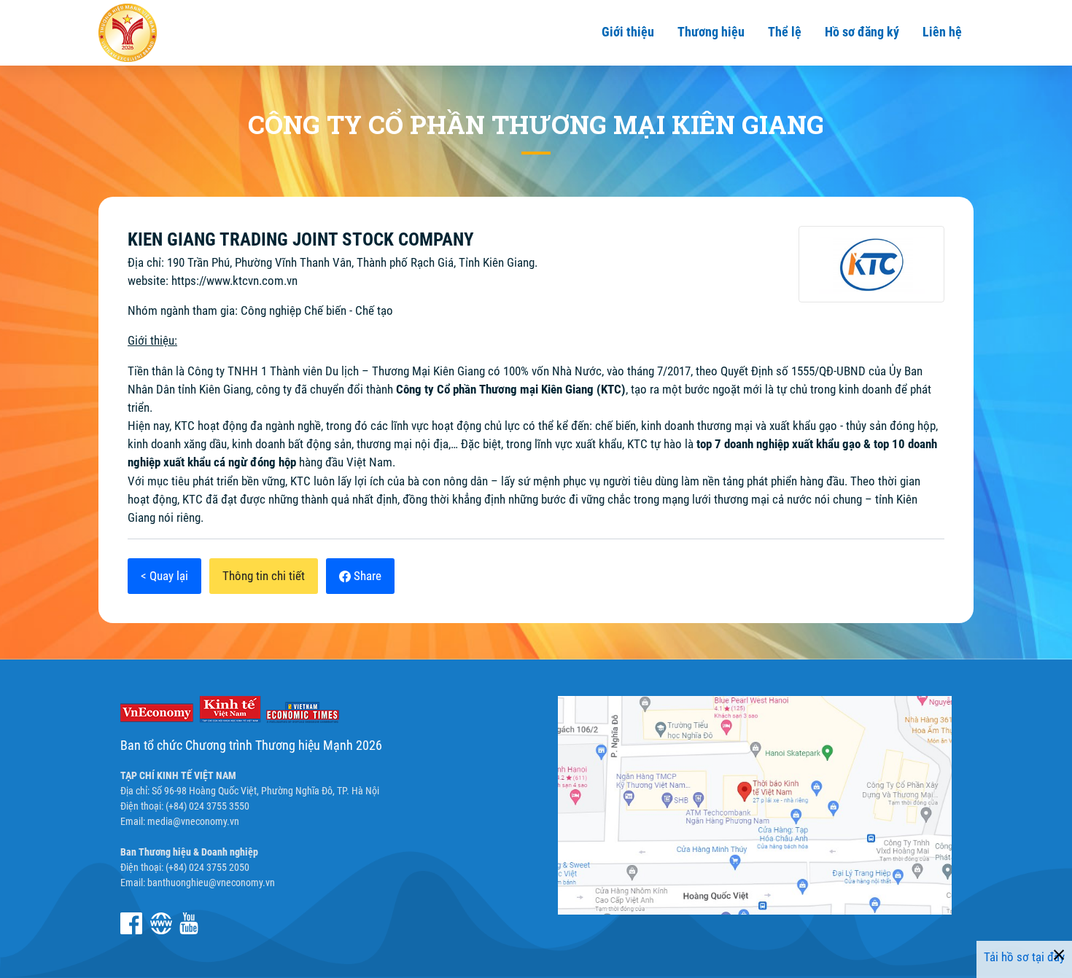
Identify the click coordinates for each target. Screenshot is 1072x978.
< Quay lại (164, 575)
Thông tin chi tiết (263, 575)
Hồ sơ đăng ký (862, 31)
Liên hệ (942, 31)
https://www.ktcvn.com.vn (234, 280)
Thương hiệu (711, 31)
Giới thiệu (628, 31)
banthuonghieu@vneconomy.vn (211, 882)
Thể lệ (784, 31)
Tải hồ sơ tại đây (1024, 957)
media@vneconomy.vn (193, 821)
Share (366, 575)
